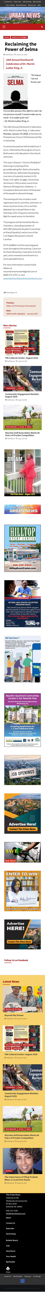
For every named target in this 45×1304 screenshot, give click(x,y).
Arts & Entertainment (13, 348)
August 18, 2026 (22, 361)
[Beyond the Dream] (22, 999)
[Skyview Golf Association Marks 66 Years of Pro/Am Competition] (22, 417)
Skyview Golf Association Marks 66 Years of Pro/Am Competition (22, 434)
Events (6, 37)
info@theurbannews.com (15, 1213)
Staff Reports (9, 54)
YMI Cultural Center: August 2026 (21, 358)
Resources (32, 5)
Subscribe (17, 2)
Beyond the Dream (14, 1015)
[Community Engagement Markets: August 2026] (22, 378)
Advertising (27, 2)
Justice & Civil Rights (19, 37)
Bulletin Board (12, 1240)
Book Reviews (21, 5)
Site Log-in (28, 1276)
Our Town (18, 1009)
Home (8, 1218)
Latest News (18, 352)
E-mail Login (37, 1276)
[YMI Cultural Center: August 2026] (22, 342)
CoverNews (27, 1288)
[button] (4, 26)
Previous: (21, 304)
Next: (22, 312)
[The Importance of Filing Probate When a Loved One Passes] (22, 1161)
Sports (29, 427)
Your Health (10, 5)
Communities (10, 388)
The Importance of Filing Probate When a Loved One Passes (21, 1178)
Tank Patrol (10, 1251)
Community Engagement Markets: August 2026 (22, 395)
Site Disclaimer (17, 1276)
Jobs (39, 5)
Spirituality (37, 2)
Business (9, 1009)
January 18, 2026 (21, 54)
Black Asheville (29, 348)
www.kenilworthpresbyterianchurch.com (22, 278)
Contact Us (8, 2)
